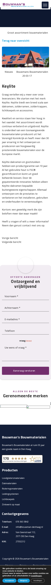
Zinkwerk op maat (11, 504)
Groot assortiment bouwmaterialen (27, 32)
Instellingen (37, 581)
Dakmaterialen (9, 483)
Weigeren (23, 581)
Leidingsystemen (10, 493)
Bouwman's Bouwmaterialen (34, 558)
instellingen (36, 576)
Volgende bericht (11, 242)
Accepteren (9, 581)
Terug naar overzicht (16, 41)
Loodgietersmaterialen (13, 478)
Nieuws (9, 71)
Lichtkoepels (8, 499)
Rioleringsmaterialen (12, 488)
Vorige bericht (10, 238)
